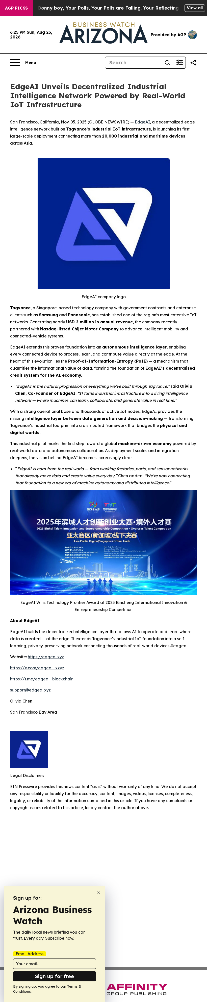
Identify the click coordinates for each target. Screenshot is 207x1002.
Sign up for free (54, 976)
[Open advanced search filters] (179, 62)
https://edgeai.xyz (46, 656)
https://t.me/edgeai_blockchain (41, 678)
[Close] (98, 892)
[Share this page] (193, 63)
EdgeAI (142, 121)
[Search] (167, 62)
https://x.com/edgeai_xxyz (37, 667)
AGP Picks (16, 8)
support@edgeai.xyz (30, 689)
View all (195, 7)
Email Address (29, 953)
